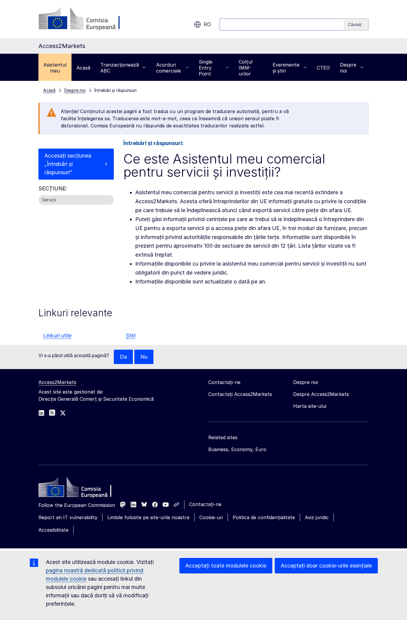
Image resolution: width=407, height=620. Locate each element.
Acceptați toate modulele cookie (225, 565)
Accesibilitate (53, 530)
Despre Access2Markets (321, 394)
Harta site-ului (309, 406)
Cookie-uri (211, 517)
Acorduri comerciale (168, 68)
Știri (131, 335)
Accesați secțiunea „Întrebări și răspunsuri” (67, 163)
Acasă (83, 68)
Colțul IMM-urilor (245, 68)
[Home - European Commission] (81, 488)
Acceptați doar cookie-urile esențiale (326, 565)
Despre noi (348, 68)
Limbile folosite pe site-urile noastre (148, 517)
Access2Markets (57, 382)
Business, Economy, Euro (237, 449)
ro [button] (207, 24)
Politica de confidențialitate (264, 517)
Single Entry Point (205, 68)
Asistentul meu (55, 68)
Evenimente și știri (286, 68)
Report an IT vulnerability (67, 517)
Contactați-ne (205, 504)
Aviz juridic (317, 517)
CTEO (323, 68)
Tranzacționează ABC (119, 68)
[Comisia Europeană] (86, 19)
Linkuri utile (57, 335)
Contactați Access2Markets (240, 394)
